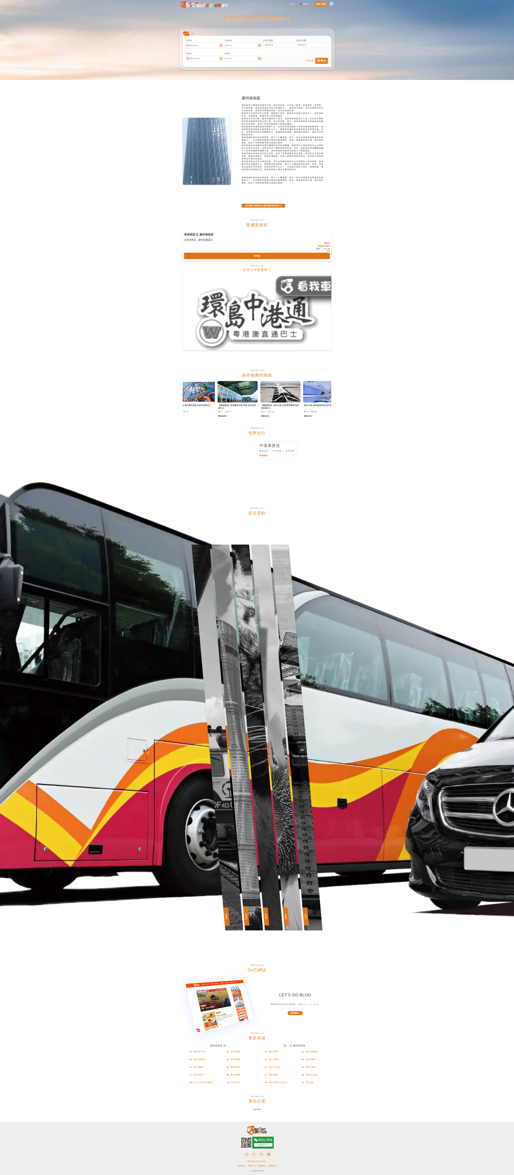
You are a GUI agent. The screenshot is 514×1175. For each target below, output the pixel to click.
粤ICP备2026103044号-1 (257, 1161)
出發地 (189, 41)
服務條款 (262, 1166)
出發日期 (267, 41)
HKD (292, 4)
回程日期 (300, 41)
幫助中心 (252, 1166)
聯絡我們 (272, 1166)
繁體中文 (306, 4)
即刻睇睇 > (264, 456)
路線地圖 (311, 61)
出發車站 (228, 41)
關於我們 (241, 1166)
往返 (186, 34)
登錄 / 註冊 (320, 4)
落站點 (227, 54)
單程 (192, 34)
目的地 (189, 54)
